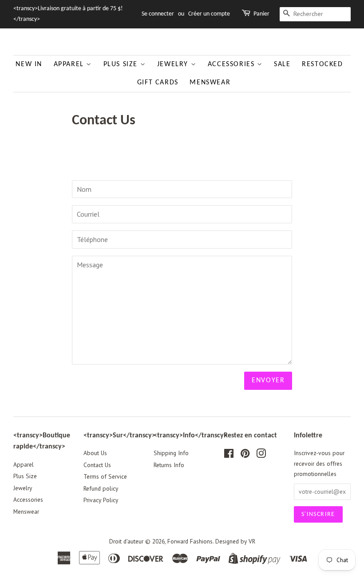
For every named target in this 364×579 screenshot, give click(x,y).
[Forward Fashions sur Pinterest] (245, 455)
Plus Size (121, 64)
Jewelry (174, 64)
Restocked (322, 64)
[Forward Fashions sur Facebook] (229, 455)
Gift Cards (157, 82)
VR (252, 541)
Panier (261, 14)
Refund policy (100, 488)
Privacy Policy (100, 500)
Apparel (70, 64)
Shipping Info (171, 453)
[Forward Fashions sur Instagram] (261, 455)
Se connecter (158, 14)
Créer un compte (209, 14)
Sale (282, 64)
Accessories (232, 64)
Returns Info (169, 465)
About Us (95, 453)
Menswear (210, 82)
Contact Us (97, 465)
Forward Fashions (190, 541)
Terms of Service (105, 476)
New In (29, 64)
